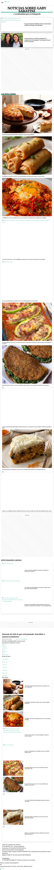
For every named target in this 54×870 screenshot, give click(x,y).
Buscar (51, 2)
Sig (3, 868)
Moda (3, 644)
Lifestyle (19, 2)
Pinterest (44, 2)
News (24, 2)
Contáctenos (5, 858)
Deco (24, 4)
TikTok (38, 2)
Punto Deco (21, 6)
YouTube (41, 2)
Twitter (34, 2)
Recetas (19, 4)
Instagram (28, 2)
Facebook (31, 2)
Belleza (4, 646)
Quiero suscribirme (21, 639)
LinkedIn (47, 2)
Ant (1, 868)
